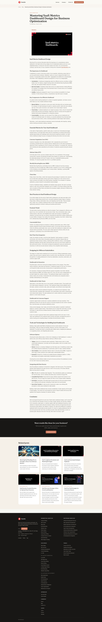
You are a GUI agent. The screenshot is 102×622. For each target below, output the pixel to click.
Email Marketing (44, 526)
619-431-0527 (24, 535)
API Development (44, 579)
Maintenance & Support (45, 588)
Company (64, 2)
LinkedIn (19, 538)
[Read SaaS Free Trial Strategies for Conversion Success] (73, 479)
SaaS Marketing (64, 67)
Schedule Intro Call (79, 2)
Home (19, 7)
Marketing (34, 29)
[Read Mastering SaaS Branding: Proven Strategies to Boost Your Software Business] (28, 451)
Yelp (27, 538)
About (42, 601)
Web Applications (44, 575)
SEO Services (43, 547)
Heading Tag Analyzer (68, 547)
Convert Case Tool (67, 545)
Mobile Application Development (70, 524)
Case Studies (43, 596)
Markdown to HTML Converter (69, 549)
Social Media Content (45, 565)
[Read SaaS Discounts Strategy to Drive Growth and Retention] (51, 479)
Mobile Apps (43, 577)
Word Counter (66, 554)
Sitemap (42, 614)
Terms (42, 610)
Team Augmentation (45, 586)
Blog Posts (43, 524)
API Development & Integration (69, 526)
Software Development (45, 549)
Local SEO (43, 557)
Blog (23, 7)
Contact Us (70, 2)
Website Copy (43, 528)
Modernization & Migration (46, 584)
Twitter (24, 538)
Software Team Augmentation (69, 531)
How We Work (43, 594)
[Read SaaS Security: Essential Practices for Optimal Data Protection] (28, 479)
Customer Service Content (46, 535)
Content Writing (44, 520)
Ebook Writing (43, 531)
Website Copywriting (45, 570)
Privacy (42, 612)
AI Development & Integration (69, 535)
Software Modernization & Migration (71, 530)
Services (57, 2)
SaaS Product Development (69, 528)
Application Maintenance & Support (70, 533)
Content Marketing (44, 551)
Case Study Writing (45, 533)
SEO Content (43, 522)
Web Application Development (69, 522)
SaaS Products (44, 580)
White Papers (43, 530)
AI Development (44, 582)
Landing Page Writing (45, 566)
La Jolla (42, 553)
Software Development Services (70, 520)
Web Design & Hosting (45, 539)
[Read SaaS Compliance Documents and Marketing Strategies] (51, 451)
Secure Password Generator (69, 553)
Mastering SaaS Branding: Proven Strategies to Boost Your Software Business (28, 461)
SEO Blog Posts (44, 559)
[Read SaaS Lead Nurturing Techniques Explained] (73, 451)
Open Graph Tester (67, 551)
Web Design (43, 545)
